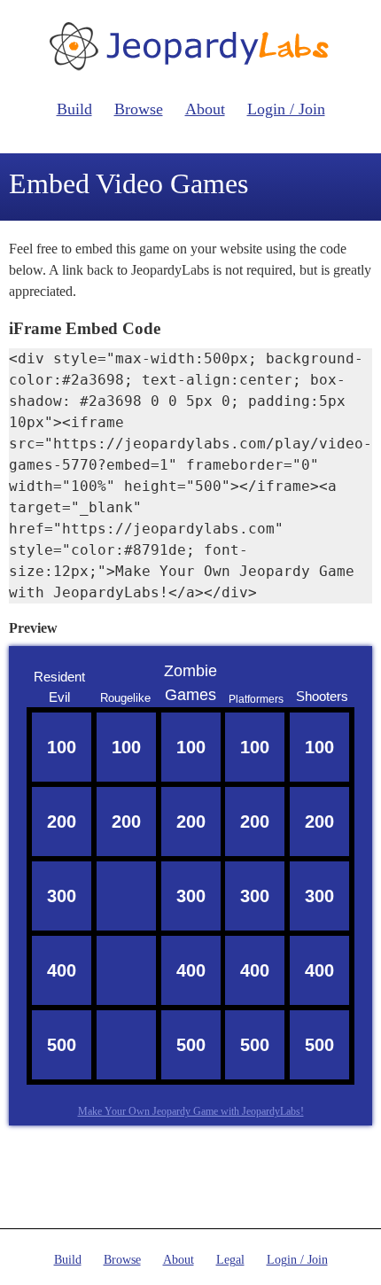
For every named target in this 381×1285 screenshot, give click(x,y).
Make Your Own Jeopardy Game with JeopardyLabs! (191, 1111)
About (205, 109)
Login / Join (286, 109)
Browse (138, 109)
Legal (230, 1259)
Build (74, 109)
